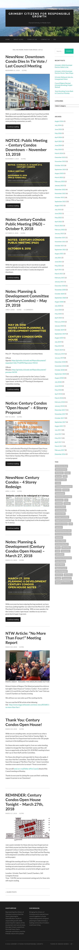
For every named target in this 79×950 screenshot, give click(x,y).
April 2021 (58, 269)
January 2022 (59, 233)
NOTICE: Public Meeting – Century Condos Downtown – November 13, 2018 (26, 147)
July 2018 (58, 382)
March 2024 (59, 153)
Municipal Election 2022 (63, 534)
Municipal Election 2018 (63, 530)
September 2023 (60, 169)
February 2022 (60, 229)
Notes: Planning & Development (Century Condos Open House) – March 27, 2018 (25, 549)
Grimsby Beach (60, 507)
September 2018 (60, 374)
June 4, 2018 (10, 309)
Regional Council (61, 568)
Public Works (60, 564)
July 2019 (58, 342)
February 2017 (60, 450)
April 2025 (58, 141)
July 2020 (58, 306)
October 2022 (59, 197)
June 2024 (58, 145)
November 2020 (60, 290)
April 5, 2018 (10, 491)
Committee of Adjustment (63, 486)
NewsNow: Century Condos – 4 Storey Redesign (22, 482)
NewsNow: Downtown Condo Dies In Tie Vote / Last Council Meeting (26, 61)
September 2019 (60, 334)
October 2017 (59, 418)
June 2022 (58, 213)
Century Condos (61, 479)
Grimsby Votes (60, 513)
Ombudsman (65, 551)
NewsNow (59, 537)
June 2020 (58, 310)
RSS (55, 39)
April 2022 (58, 221)
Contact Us (45, 39)
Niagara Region (60, 541)
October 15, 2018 (11, 233)
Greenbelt (59, 503)
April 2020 (58, 318)
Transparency (67, 578)
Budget (67, 473)
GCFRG (24, 70)
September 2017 (60, 422)
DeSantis (65, 490)
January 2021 (59, 282)
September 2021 (60, 249)
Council (58, 490)
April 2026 (58, 137)
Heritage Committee (62, 517)
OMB (57, 551)
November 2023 (60, 161)
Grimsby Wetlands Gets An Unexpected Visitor (64, 78)
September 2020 (60, 298)
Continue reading (13, 127)
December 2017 (60, 410)
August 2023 (59, 173)
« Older (11, 892)
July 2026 (58, 125)
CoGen (58, 483)
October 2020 (59, 294)
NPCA (58, 547)
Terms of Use (32, 39)
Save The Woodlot (61, 571)
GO (66, 500)
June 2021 (58, 261)
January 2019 (59, 358)
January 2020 (59, 326)
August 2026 (59, 121)
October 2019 (59, 330)
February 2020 (60, 322)
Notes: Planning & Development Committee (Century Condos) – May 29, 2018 (27, 298)
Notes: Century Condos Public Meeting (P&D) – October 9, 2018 (25, 224)
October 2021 (59, 245)
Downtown (59, 500)
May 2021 (58, 266)
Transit (58, 578)
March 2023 (59, 177)
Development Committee (63, 496)
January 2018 (59, 406)
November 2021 (60, 241)
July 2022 (58, 209)
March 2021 (59, 273)
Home (7, 39)
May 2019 (58, 346)
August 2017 (59, 426)
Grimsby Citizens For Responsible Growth (39, 15)
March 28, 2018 (11, 647)
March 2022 (59, 225)
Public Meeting (60, 561)
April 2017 (58, 442)
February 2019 (60, 354)
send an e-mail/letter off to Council (26, 769)
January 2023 (59, 185)
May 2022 (58, 217)
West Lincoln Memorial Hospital (63, 582)
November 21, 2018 (12, 70)
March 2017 (59, 446)
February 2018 (60, 402)
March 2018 (59, 398)
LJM (70, 524)
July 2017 (58, 430)
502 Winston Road (61, 466)
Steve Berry (68, 575)
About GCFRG (18, 39)
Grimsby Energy (60, 510)
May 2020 (58, 314)
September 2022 (60, 201)
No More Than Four (62, 544)
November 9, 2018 (12, 159)
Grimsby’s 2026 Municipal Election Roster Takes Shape (64, 72)
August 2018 (59, 378)
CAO (64, 476)
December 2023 (60, 157)
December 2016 (60, 454)
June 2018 (58, 386)
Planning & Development (63, 558)
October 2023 (59, 165)
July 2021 (58, 257)
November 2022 (60, 193)
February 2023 (60, 181)
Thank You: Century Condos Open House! (23, 722)
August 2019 (59, 338)
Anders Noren (63, 944)
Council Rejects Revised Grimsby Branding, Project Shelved (63, 85)
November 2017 (60, 414)
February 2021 (60, 278)
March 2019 (59, 350)
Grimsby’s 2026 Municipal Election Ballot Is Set (63, 66)
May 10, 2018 (10, 417)
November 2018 (60, 366)
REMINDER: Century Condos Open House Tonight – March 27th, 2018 (24, 802)
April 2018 (58, 394)
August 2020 (59, 302)
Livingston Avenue (61, 524)
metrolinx (59, 527)
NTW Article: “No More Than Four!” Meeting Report (25, 638)
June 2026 (58, 129)
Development (60, 493)
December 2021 (60, 237)
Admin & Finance (61, 469)
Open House (59, 554)
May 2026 (58, 133)
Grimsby (67, 503)
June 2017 (58, 434)
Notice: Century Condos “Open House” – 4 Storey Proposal (26, 408)
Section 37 (59, 575)
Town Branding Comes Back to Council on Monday (64, 92)
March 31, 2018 (11, 560)
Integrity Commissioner (63, 520)
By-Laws (58, 476)
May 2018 (58, 390)
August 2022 (59, 205)
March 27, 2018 (11, 813)
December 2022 (60, 189)
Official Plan (66, 547)
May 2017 (58, 438)
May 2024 (58, 149)
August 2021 (59, 253)
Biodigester (59, 473)
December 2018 (60, 362)
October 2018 (59, 370)
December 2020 (60, 286)
